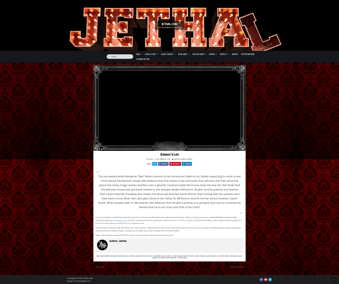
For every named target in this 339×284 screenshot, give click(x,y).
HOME (138, 54)
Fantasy (177, 159)
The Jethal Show (198, 54)
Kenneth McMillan (231, 256)
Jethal (151, 159)
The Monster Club (142, 59)
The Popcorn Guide (248, 54)
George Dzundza (200, 256)
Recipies (212, 54)
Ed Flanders (157, 256)
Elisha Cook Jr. (167, 256)
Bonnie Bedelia (123, 256)
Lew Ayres (161, 258)
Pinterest (176, 164)
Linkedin (188, 164)
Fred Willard (177, 256)
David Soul (148, 256)
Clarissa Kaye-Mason (136, 256)
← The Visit (98, 267)
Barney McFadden (111, 256)
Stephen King (182, 258)
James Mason (211, 256)
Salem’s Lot (169, 154)
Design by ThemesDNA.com (79, 281)
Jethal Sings (182, 54)
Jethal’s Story (150, 54)
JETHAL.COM (169, 24)
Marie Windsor (171, 258)
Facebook (164, 164)
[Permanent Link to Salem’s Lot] (169, 108)
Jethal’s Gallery (167, 54)
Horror (183, 159)
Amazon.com (121, 220)
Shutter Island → (238, 267)
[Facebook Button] (261, 279)
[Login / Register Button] (270, 279)
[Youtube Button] (265, 279)
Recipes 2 (223, 54)
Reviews (235, 54)
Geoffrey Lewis (188, 256)
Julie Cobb (220, 256)
